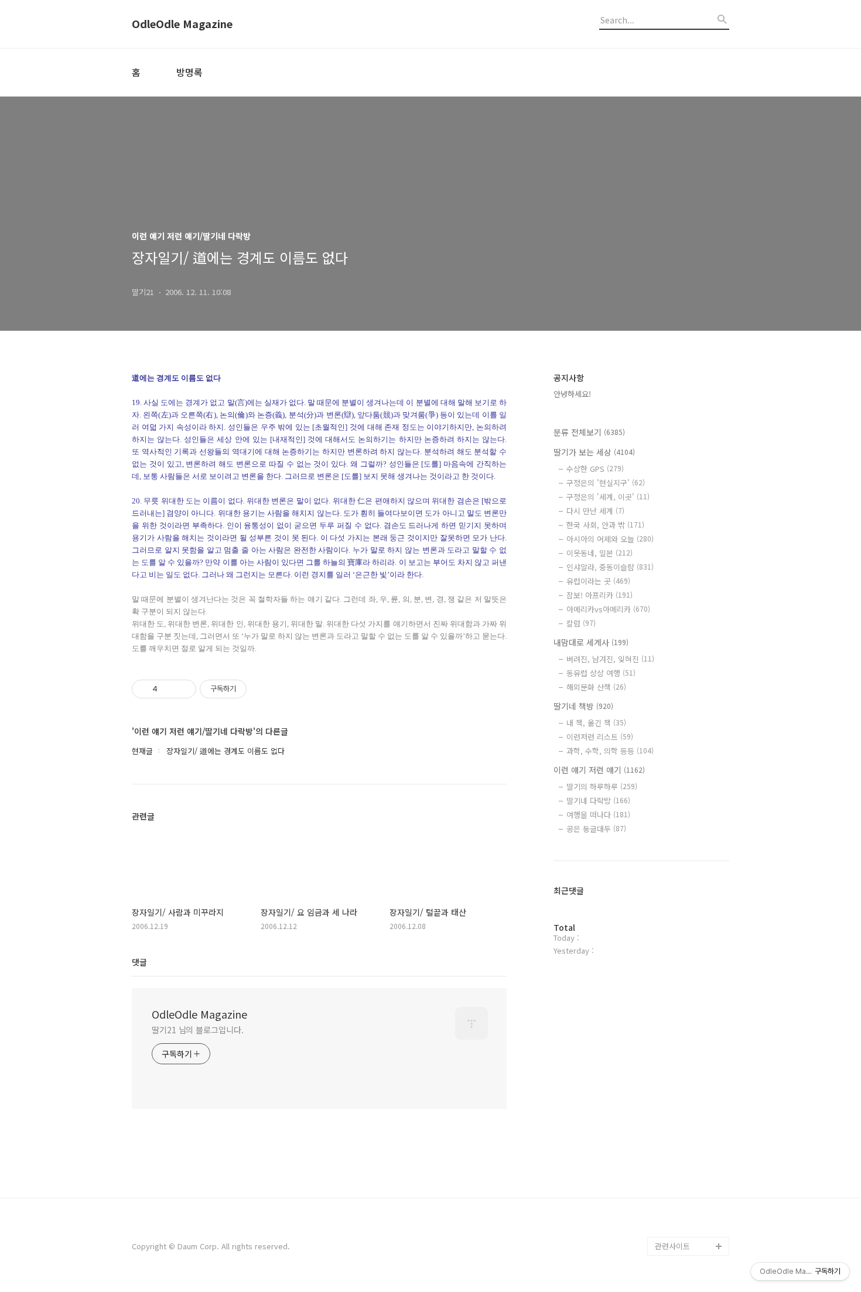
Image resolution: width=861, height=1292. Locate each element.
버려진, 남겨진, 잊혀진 (610, 658)
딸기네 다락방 (598, 800)
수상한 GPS (595, 468)
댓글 (139, 962)
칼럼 (581, 623)
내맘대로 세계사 (591, 642)
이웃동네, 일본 (599, 552)
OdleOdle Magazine (182, 24)
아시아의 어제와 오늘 (610, 538)
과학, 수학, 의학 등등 (610, 750)
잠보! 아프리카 (599, 595)
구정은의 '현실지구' (605, 482)
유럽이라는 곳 (598, 581)
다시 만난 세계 (595, 510)
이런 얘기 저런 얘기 (599, 770)
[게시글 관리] (183, 689)
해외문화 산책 (596, 687)
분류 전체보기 (589, 432)
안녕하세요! (572, 393)
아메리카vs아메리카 (608, 609)
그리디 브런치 (677, 1227)
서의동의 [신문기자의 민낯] (689, 1105)
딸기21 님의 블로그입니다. (198, 1030)
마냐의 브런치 (677, 1208)
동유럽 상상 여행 (601, 672)
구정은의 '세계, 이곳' (608, 496)
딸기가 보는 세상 (594, 452)
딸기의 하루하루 (601, 786)
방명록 (189, 72)
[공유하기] (168, 689)
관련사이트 (672, 1246)
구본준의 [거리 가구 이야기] (691, 1143)
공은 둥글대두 (596, 828)
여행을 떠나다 (598, 814)
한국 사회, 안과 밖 (605, 524)
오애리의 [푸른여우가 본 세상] (689, 1180)
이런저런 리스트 (599, 736)
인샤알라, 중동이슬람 (610, 567)
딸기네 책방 (583, 706)
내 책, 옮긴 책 (596, 722)
